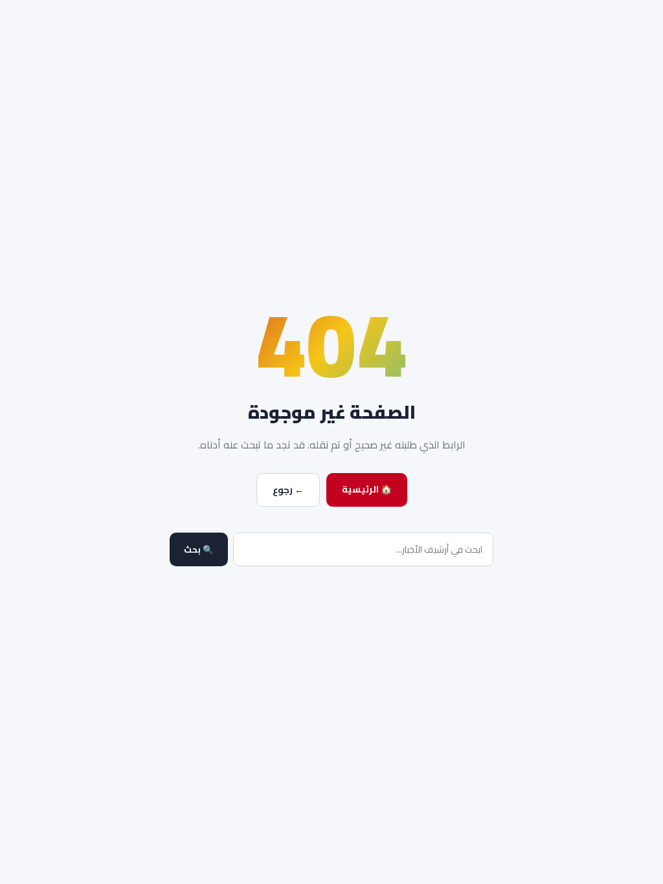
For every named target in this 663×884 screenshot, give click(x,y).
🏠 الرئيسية (367, 489)
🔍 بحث (199, 550)
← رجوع (288, 489)
